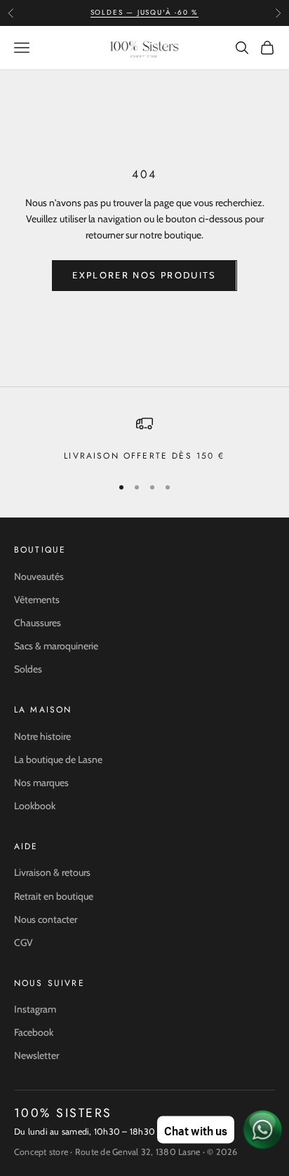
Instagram (35, 1009)
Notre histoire (42, 736)
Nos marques (41, 782)
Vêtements (37, 599)
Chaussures (37, 622)
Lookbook (34, 805)
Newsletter (36, 1055)
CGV (23, 942)
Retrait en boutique (53, 896)
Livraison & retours (52, 872)
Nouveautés (39, 576)
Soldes (28, 669)
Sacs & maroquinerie (56, 646)
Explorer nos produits (144, 275)
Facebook (33, 1032)
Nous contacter (45, 919)
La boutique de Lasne (58, 759)
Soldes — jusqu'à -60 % (144, 12)
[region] (144, 439)
